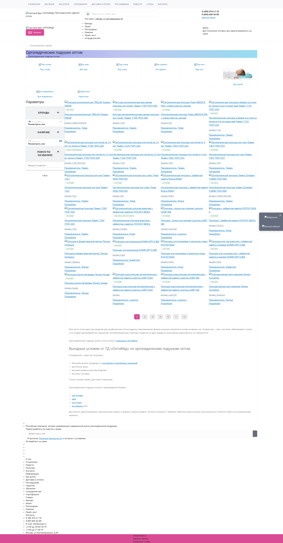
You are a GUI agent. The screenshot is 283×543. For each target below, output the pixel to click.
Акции (88, 26)
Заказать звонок (208, 17)
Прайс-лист (90, 35)
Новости (137, 4)
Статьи (150, 4)
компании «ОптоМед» (127, 341)
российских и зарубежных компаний (119, 363)
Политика (30, 468)
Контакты (162, 4)
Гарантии (30, 485)
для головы (77, 395)
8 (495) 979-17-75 (210, 11)
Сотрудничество (92, 38)
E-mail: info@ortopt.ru (36, 524)
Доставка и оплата (101, 4)
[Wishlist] (65, 100)
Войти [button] (205, 28)
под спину (77, 402)
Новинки (89, 32)
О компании (34, 4)
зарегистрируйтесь (240, 31)
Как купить (64, 4)
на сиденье (77, 406)
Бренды (88, 23)
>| (184, 317)
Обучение (49, 4)
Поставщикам (122, 4)
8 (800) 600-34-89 (210, 14)
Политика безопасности (50, 438)
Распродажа (91, 29)
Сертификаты (80, 4)
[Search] (88, 14)
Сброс (45, 176)
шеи (74, 399)
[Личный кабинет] (271, 226)
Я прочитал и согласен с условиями (56, 438)
